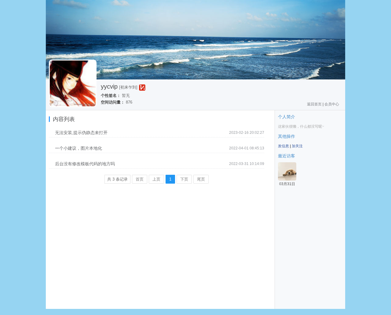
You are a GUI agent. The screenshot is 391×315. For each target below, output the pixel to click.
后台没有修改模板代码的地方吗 (85, 163)
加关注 (297, 146)
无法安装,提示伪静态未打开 (81, 132)
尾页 (201, 179)
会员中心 (331, 104)
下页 (184, 179)
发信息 (283, 146)
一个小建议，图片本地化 (78, 148)
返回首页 (314, 104)
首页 (140, 179)
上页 (156, 179)
